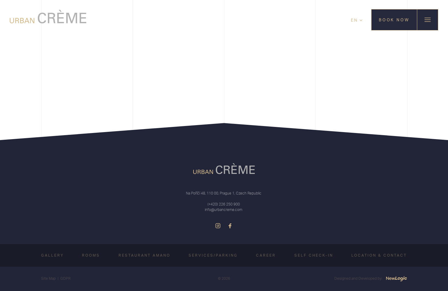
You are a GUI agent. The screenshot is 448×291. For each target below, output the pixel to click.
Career (266, 255)
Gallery (52, 255)
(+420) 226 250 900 (224, 204)
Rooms (91, 255)
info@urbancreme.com (223, 209)
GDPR (65, 278)
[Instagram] (218, 226)
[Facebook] (230, 226)
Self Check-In (313, 255)
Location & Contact (379, 255)
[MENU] (427, 19)
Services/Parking (213, 255)
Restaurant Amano (144, 255)
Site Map (48, 278)
